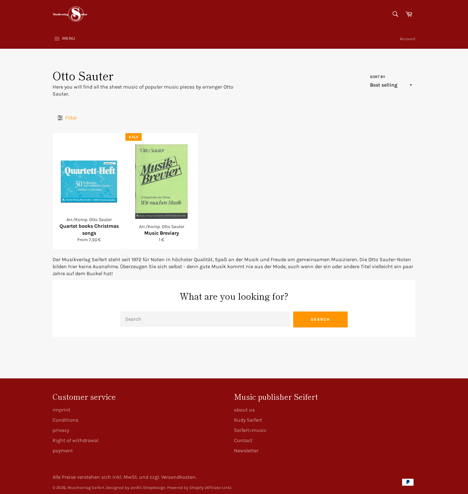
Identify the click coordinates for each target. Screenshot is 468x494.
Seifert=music (250, 430)
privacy (61, 430)
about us (244, 410)
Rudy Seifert (248, 420)
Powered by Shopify (185, 487)
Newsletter (246, 450)
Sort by (377, 77)
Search (320, 319)
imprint (61, 410)
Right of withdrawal (75, 440)
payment (63, 450)
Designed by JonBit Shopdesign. (136, 487)
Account (407, 38)
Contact (243, 440)
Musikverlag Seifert (85, 487)
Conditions (65, 420)
